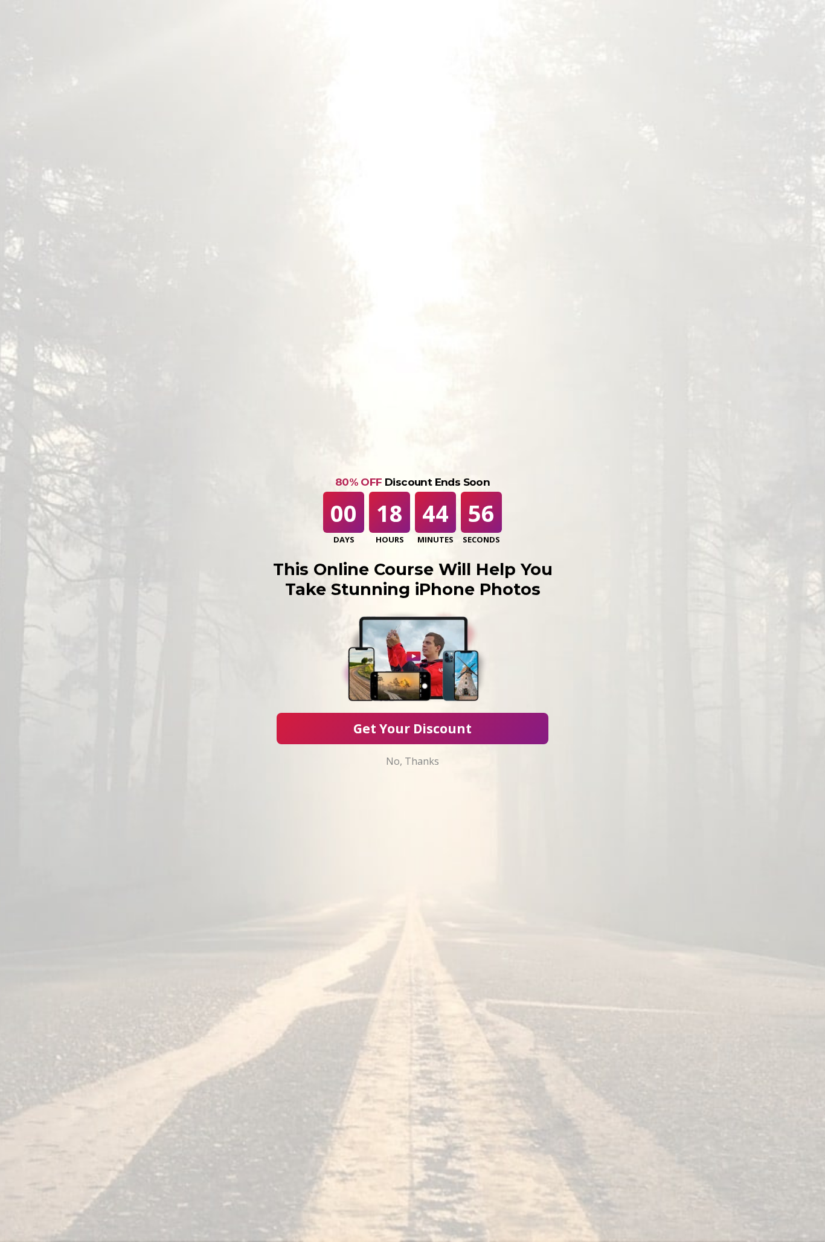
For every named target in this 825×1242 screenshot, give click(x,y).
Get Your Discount (412, 728)
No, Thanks (412, 761)
